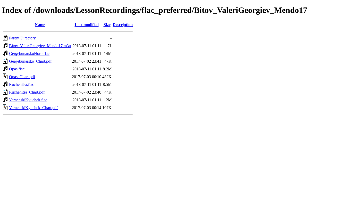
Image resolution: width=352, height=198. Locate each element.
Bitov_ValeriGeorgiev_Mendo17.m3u (40, 46)
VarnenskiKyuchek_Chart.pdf (33, 107)
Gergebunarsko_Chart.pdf (30, 61)
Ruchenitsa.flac (21, 84)
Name (40, 24)
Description (123, 24)
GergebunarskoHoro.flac (29, 53)
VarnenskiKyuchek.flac (28, 100)
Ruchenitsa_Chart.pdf (27, 92)
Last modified (87, 24)
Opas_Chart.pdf (22, 77)
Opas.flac (16, 69)
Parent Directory (22, 38)
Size (107, 24)
